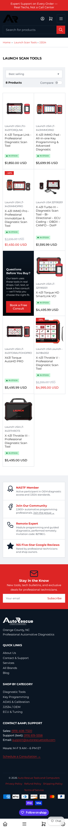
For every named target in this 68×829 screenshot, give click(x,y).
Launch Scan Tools (25, 42)
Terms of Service (34, 790)
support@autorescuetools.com (33, 740)
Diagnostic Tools (14, 692)
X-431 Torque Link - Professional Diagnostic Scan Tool (18, 140)
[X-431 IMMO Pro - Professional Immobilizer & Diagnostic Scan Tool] (18, 184)
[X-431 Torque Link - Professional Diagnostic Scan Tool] (18, 108)
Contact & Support (16, 658)
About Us (9, 653)
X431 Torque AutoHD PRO (14, 359)
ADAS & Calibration (16, 702)
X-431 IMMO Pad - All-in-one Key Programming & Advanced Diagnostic (48, 142)
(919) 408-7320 (22, 731)
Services (8, 663)
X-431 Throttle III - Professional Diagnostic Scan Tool (17, 441)
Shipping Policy (53, 783)
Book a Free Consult (18, 306)
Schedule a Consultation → (22, 756)
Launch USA (12, 125)
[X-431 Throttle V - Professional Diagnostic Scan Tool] (49, 331)
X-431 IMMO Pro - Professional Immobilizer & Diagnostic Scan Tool (17, 218)
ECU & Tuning (12, 712)
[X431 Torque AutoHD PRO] (18, 331)
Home (7, 42)
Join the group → (43, 512)
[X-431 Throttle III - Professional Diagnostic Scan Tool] (18, 409)
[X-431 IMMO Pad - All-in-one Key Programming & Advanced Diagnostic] (49, 108)
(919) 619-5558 (33, 735)
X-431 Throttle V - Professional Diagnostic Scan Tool (48, 363)
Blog (6, 673)
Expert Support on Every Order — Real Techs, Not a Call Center (34, 5)
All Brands (10, 668)
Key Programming (16, 697)
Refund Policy (32, 783)
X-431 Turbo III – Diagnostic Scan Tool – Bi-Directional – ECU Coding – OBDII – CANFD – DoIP (48, 216)
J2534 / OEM (11, 707)
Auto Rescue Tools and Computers (39, 777)
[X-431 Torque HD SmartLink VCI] (49, 266)
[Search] (61, 30)
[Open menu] (61, 18)
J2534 (42, 42)
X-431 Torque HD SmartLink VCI (47, 294)
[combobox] (34, 30)
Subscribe (54, 598)
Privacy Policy (13, 783)
